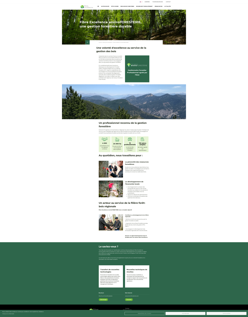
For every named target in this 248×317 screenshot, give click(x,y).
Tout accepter (226, 313)
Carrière (147, 1)
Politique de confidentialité (8, 313)
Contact (168, 1)
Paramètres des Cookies (144, 313)
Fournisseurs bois (158, 1)
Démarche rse (158, 6)
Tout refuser (185, 313)
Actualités (167, 6)
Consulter (129, 299)
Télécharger (103, 299)
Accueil (98, 6)
